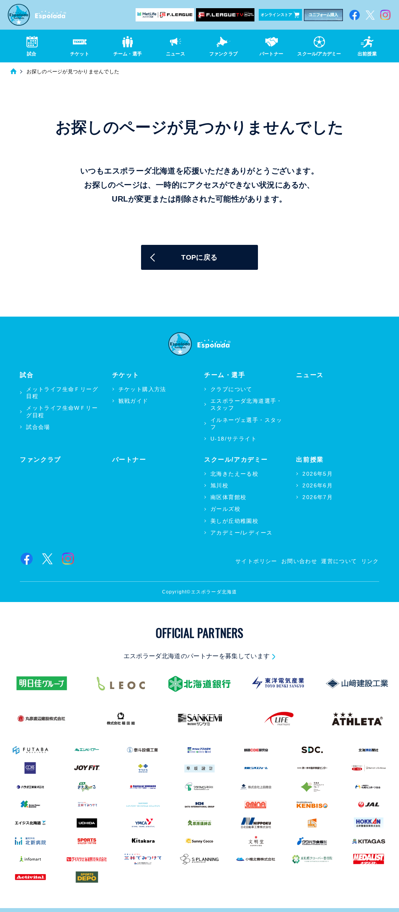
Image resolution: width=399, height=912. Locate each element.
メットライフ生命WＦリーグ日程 (62, 411)
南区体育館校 (228, 497)
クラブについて (231, 389)
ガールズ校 (225, 509)
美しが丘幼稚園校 (234, 521)
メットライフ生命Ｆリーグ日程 (62, 392)
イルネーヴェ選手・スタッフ (246, 423)
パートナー (129, 459)
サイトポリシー (256, 561)
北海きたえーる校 (234, 474)
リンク (370, 561)
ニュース (309, 375)
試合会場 (38, 427)
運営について (339, 561)
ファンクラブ (40, 459)
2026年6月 (317, 485)
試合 (27, 375)
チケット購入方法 (142, 389)
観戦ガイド (133, 401)
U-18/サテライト (233, 439)
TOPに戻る (199, 257)
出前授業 (309, 459)
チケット (125, 375)
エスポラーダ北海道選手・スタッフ (246, 404)
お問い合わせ (299, 561)
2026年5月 (317, 474)
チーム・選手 (224, 375)
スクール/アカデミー (236, 459)
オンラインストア (277, 14)
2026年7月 (317, 497)
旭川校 (219, 485)
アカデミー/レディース (241, 532)
